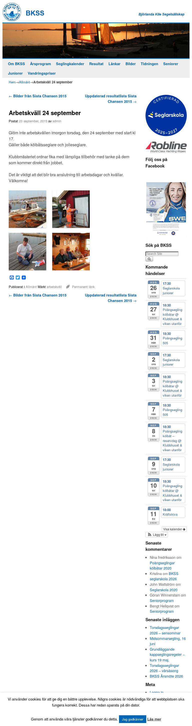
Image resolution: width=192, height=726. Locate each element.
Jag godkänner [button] (132, 719)
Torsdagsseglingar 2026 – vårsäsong (164, 668)
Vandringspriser (42, 73)
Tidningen (149, 63)
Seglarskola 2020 (164, 589)
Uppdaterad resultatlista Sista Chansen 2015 (110, 98)
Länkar (114, 63)
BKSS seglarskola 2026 (164, 576)
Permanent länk (83, 286)
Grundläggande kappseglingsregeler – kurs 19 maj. (167, 654)
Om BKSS (16, 63)
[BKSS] (96, 40)
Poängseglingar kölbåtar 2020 (162, 565)
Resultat (96, 63)
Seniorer (170, 63)
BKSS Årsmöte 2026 (166, 676)
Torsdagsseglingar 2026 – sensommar (165, 630)
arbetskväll (54, 286)
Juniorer (15, 73)
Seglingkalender (70, 63)
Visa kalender (173, 529)
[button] (157, 534)
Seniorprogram (162, 600)
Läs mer (154, 719)
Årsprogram (40, 63)
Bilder (131, 63)
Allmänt (24, 82)
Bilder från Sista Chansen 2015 (37, 95)
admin (56, 121)
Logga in (157, 692)
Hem (12, 82)
